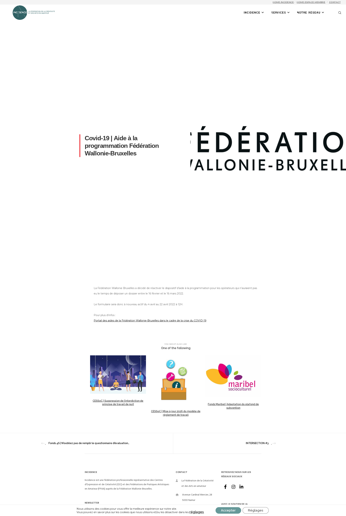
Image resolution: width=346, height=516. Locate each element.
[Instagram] (233, 486)
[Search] (337, 13)
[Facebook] (225, 486)
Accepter (228, 510)
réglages (196, 512)
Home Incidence (283, 2)
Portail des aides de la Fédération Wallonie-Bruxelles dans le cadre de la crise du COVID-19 (150, 320)
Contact (335, 2)
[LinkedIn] (241, 486)
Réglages (255, 510)
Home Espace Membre (311, 2)
